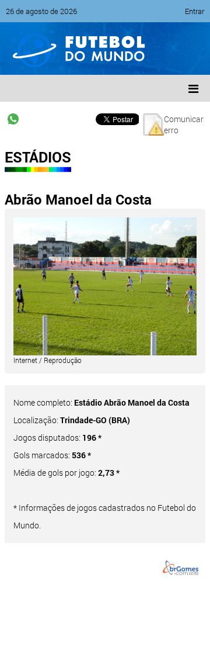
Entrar (194, 11)
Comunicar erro (184, 124)
